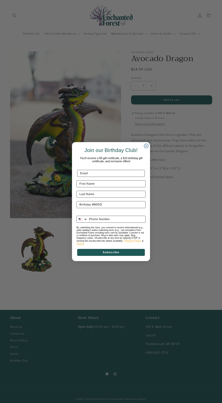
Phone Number (87, 213)
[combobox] (82, 219)
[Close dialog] (146, 146)
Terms (80, 243)
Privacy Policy (132, 240)
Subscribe (111, 252)
